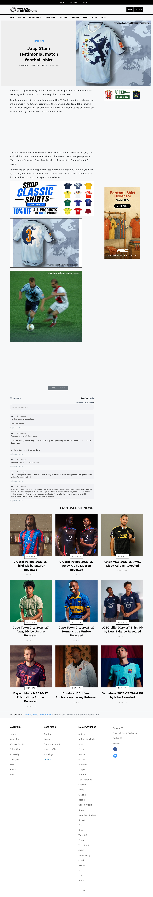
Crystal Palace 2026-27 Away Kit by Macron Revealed (76, 565)
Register (84, 398)
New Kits (30, 556)
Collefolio (83, 2)
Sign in (139, 9)
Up (11, 428)
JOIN (130, 9)
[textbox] (52, 408)
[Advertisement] (52, 132)
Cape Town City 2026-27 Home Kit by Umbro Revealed (77, 631)
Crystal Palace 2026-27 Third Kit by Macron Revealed (31, 565)
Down (15, 428)
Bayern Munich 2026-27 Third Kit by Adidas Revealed (30, 697)
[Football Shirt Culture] (24, 9)
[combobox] (142, 17)
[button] (52, 759)
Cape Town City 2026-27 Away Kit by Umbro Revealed (31, 631)
